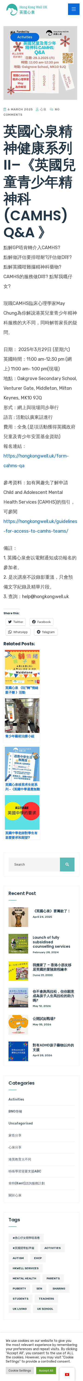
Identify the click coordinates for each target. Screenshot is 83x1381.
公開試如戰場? (44, 1018)
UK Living (20, 1308)
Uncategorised (21, 1123)
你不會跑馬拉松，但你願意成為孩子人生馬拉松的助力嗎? (53, 996)
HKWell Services (26, 1268)
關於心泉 (15, 1195)
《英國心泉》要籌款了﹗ (52, 911)
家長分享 (15, 1135)
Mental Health (24, 1278)
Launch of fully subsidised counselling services (51, 942)
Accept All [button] (46, 1370)
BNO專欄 (15, 1111)
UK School (45, 1308)
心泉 (43, 109)
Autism (18, 1258)
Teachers (46, 1298)
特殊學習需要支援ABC (25, 1171)
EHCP (38, 1258)
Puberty (19, 1288)
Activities (16, 1099)
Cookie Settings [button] (20, 1370)
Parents (53, 1278)
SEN (39, 1288)
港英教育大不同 (20, 1159)
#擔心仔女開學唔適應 (26, 1237)
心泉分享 (15, 1147)
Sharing (59, 1288)
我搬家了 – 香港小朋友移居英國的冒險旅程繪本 (52, 967)
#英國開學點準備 (23, 1248)
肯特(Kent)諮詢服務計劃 (27, 1183)
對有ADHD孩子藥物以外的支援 (53, 1047)
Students (20, 1298)
